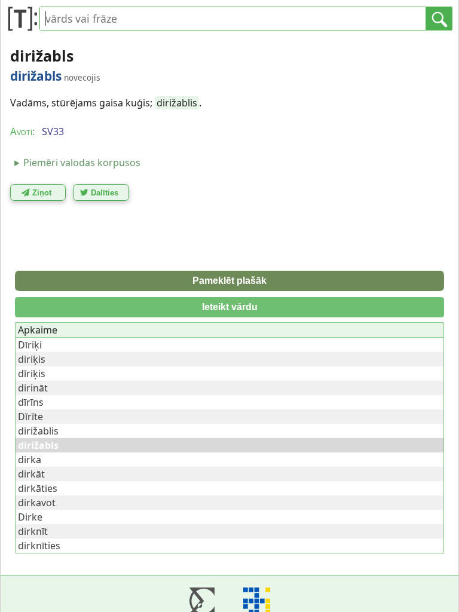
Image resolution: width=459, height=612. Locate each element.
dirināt (33, 387)
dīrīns (31, 402)
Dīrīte (30, 416)
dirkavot (37, 502)
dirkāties (37, 488)
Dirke (30, 517)
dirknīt (33, 531)
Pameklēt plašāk (229, 281)
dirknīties (39, 545)
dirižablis (177, 102)
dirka (29, 459)
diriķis (31, 359)
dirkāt (31, 474)
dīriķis (31, 373)
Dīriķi (30, 344)
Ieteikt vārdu (230, 307)
